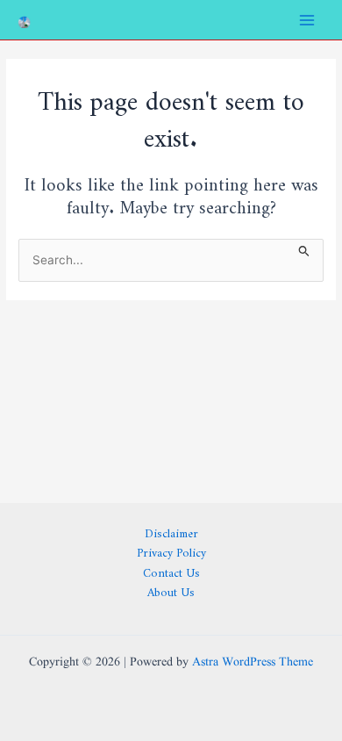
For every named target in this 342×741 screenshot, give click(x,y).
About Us (171, 589)
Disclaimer (171, 531)
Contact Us (171, 570)
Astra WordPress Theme (252, 662)
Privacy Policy (171, 550)
